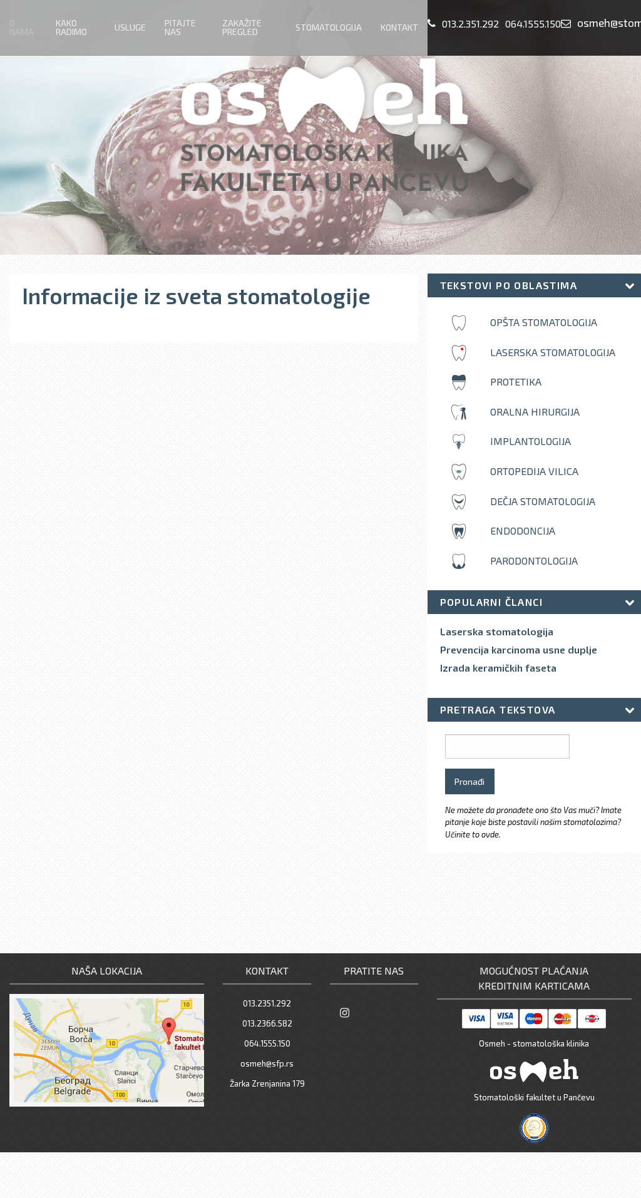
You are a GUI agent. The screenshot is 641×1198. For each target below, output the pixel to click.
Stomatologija (328, 27)
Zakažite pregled (242, 27)
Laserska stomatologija (496, 632)
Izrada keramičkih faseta (498, 668)
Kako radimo (71, 27)
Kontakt (399, 27)
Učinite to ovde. (473, 834)
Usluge (130, 27)
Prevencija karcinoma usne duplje (518, 650)
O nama (21, 27)
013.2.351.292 (470, 23)
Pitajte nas (180, 27)
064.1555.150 (533, 23)
